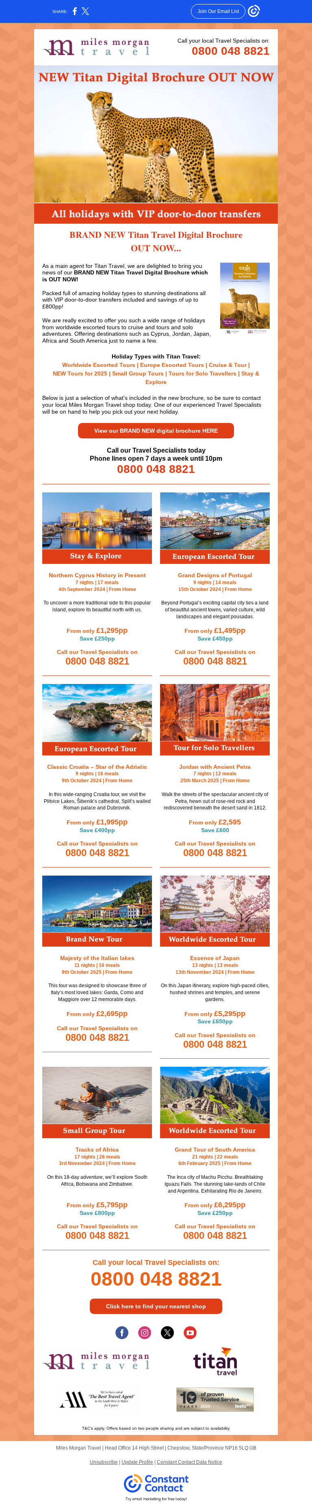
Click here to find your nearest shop (156, 1306)
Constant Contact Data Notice (189, 1462)
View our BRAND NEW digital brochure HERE (156, 430)
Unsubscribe (104, 1462)
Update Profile (137, 1462)
